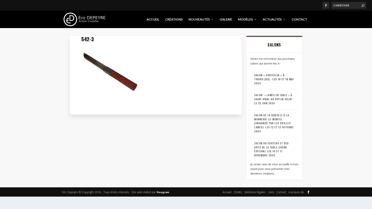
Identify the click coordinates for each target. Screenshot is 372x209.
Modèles (245, 19)
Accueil (152, 19)
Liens (271, 192)
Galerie (226, 19)
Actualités (272, 19)
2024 (274, 79)
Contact (299, 19)
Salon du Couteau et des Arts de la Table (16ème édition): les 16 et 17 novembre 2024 (271, 149)
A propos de (296, 192)
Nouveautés (199, 19)
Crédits (237, 192)
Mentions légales (255, 192)
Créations (174, 19)
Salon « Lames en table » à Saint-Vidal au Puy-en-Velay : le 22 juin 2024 (274, 99)
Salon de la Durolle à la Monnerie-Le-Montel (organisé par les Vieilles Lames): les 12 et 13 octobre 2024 (274, 123)
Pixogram (163, 192)
